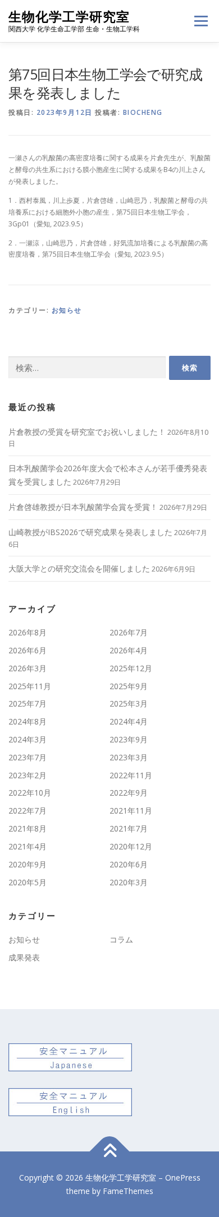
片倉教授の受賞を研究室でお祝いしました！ (87, 431)
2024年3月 (27, 739)
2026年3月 (27, 668)
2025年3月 (129, 703)
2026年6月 (27, 650)
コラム (121, 939)
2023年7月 (27, 757)
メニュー (201, 21)
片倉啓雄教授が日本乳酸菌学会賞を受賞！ (83, 506)
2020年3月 (129, 882)
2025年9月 (129, 686)
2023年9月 (129, 739)
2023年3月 (129, 757)
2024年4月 (129, 721)
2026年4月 (129, 650)
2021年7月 (129, 828)
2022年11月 (131, 775)
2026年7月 (129, 632)
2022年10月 (29, 792)
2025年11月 (29, 686)
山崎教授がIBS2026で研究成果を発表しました (90, 532)
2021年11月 (131, 810)
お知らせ (67, 310)
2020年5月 (27, 882)
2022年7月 (27, 810)
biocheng (143, 112)
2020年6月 (129, 864)
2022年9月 (129, 792)
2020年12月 (131, 846)
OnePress (182, 1177)
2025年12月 (131, 668)
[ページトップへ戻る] (110, 1151)
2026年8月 (27, 632)
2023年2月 (27, 775)
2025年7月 (27, 703)
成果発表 (24, 957)
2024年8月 (27, 721)
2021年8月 (27, 828)
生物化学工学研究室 (69, 16)
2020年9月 (27, 864)
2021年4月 (27, 846)
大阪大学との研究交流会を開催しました (79, 568)
